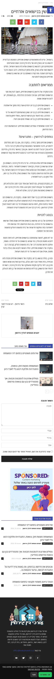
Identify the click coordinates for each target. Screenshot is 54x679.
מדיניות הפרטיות (34, 669)
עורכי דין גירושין (47, 359)
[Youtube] (16, 658)
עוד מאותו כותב (20, 346)
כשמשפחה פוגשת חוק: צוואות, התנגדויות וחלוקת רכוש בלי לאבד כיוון (21, 367)
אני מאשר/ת (45, 674)
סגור (34, 674)
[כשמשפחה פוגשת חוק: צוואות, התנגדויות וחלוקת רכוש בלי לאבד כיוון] (46, 368)
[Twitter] (23, 658)
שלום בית (49, 304)
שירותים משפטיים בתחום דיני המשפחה (20, 353)
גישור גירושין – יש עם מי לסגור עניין (12, 305)
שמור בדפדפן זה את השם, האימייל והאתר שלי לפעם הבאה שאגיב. (26, 451)
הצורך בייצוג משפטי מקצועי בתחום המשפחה (32, 581)
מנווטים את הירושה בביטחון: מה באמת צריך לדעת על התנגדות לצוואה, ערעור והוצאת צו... (29, 568)
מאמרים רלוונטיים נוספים (40, 346)
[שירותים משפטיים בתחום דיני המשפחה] (46, 356)
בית (51, 3)
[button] (50, 10)
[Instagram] (30, 658)
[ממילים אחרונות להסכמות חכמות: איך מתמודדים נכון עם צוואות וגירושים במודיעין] (46, 381)
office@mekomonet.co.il (23, 650)
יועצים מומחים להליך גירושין (41, 16)
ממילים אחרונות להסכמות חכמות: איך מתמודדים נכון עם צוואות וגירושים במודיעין (21, 381)
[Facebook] (37, 658)
